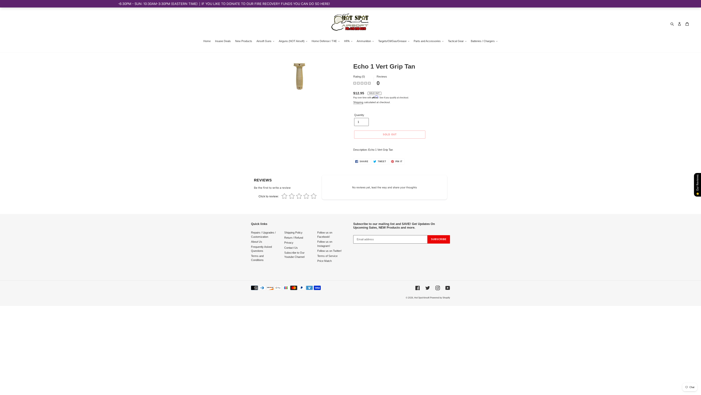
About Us (256, 241)
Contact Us (291, 247)
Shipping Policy (293, 232)
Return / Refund (293, 237)
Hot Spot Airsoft (421, 297)
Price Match (324, 260)
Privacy (288, 242)
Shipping (358, 102)
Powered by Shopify (440, 297)
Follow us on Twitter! (329, 250)
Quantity (359, 114)
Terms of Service (327, 255)
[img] (362, 84)
